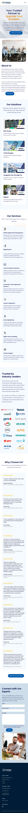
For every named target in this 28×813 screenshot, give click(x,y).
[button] (25, 2)
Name (3, 703)
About (3, 781)
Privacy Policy (5, 800)
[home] (5, 2)
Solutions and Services (7, 777)
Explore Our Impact (16, 33)
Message (4, 713)
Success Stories (5, 779)
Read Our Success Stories (16, 675)
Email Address (5, 708)
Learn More (10, 93)
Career (3, 783)
